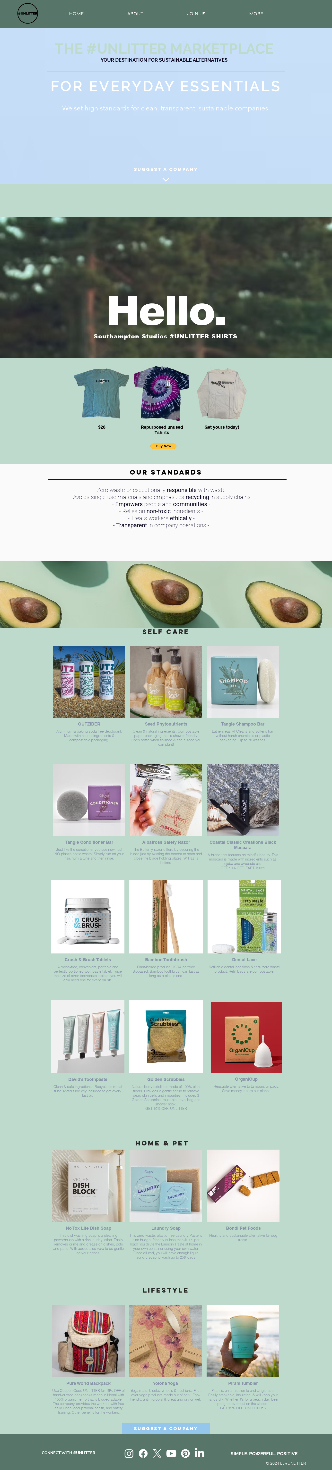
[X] (157, 1453)
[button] (256, 11)
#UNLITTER (295, 1463)
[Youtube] (171, 1453)
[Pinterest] (185, 1453)
